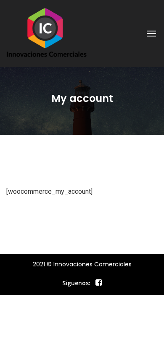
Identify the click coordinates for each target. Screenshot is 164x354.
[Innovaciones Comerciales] (46, 33)
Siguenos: (76, 283)
